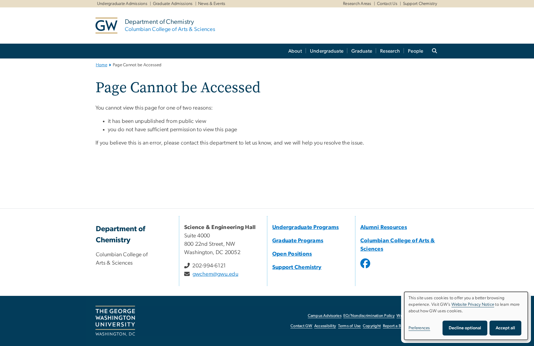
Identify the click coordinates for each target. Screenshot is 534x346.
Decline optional (465, 328)
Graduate (361, 51)
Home (101, 65)
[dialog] (466, 316)
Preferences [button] (419, 328)
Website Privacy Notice (472, 304)
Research (390, 51)
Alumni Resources (383, 227)
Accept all (505, 328)
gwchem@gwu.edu (216, 274)
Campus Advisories (324, 316)
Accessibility (325, 326)
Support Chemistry (420, 4)
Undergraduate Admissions (122, 4)
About (295, 51)
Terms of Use (349, 326)
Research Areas (357, 4)
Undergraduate (326, 51)
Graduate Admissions (173, 4)
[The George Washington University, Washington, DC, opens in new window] (115, 321)
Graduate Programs (297, 241)
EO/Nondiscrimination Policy (369, 316)
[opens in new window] (365, 268)
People (415, 51)
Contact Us (387, 4)
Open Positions (292, 254)
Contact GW (301, 326)
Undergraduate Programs (305, 227)
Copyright (372, 326)
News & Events (211, 4)
